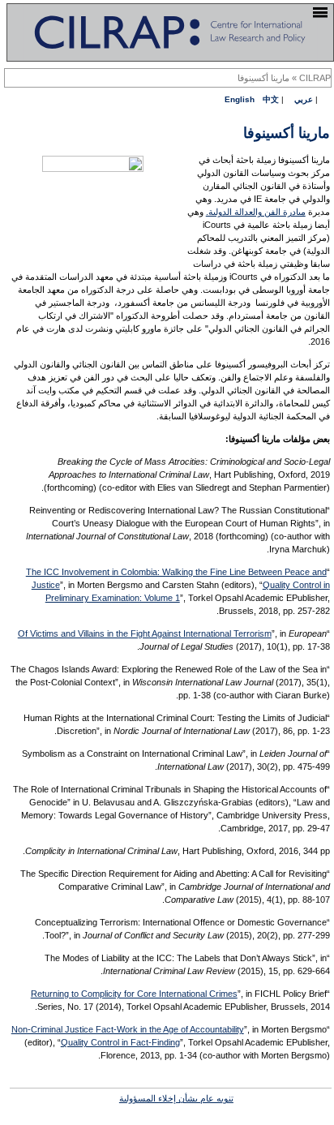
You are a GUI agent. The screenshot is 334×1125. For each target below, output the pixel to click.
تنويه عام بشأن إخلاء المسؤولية (176, 1098)
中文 (271, 99)
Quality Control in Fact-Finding (120, 1042)
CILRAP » (310, 78)
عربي (303, 99)
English (240, 99)
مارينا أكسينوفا (263, 78)
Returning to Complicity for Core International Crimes (134, 993)
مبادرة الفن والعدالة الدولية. (256, 212)
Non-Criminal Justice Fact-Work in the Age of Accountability (127, 1029)
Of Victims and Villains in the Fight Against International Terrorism (145, 633)
